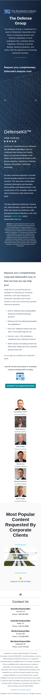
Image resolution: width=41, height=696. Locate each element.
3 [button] (20, 123)
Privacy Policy (25, 690)
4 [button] (23, 123)
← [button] (5, 100)
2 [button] (18, 123)
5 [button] (26, 123)
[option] (20, 98)
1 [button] (15, 123)
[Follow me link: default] (20, 595)
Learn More (17, 216)
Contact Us (14, 690)
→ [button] (36, 100)
